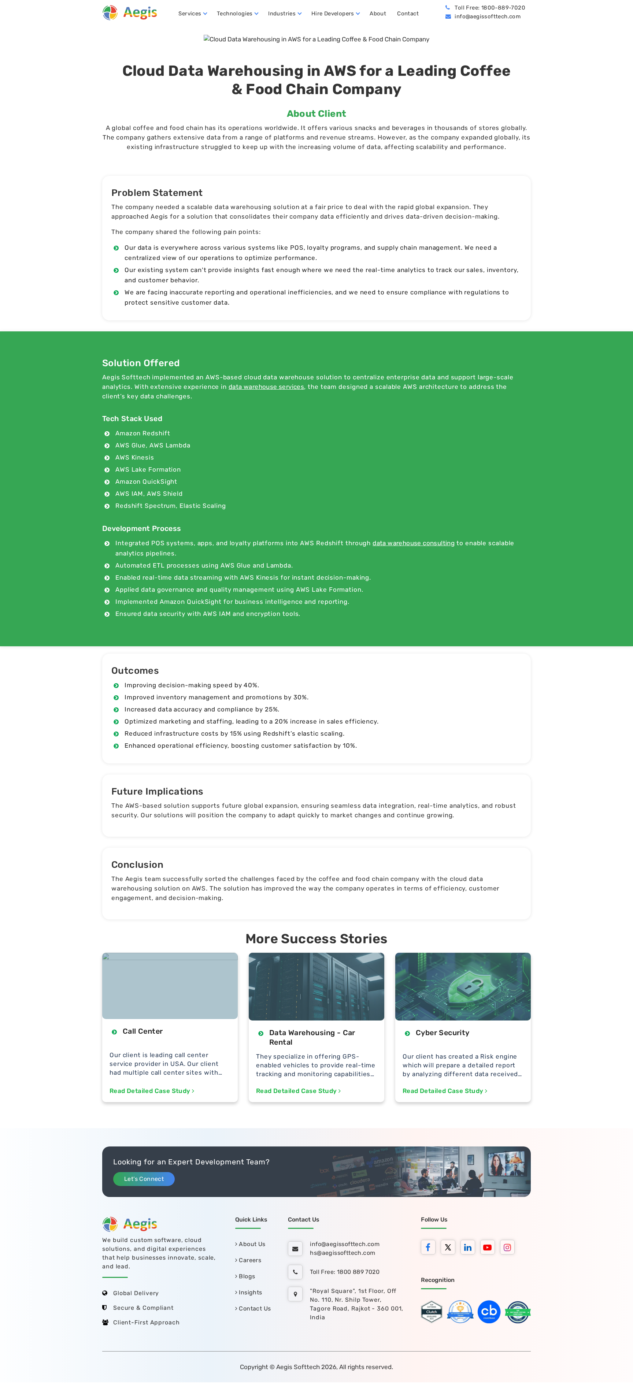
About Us (251, 1244)
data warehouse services (266, 386)
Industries (282, 13)
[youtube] (489, 1248)
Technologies (235, 13)
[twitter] (450, 1248)
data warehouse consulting (414, 543)
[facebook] (430, 1248)
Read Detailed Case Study (151, 1090)
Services (189, 13)
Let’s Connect (144, 1178)
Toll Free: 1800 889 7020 (345, 1271)
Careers (249, 1260)
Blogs (246, 1276)
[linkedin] (469, 1248)
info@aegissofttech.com (488, 16)
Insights (249, 1292)
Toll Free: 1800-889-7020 (490, 7)
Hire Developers (332, 13)
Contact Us (254, 1308)
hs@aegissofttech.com (342, 1252)
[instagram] (509, 1248)
